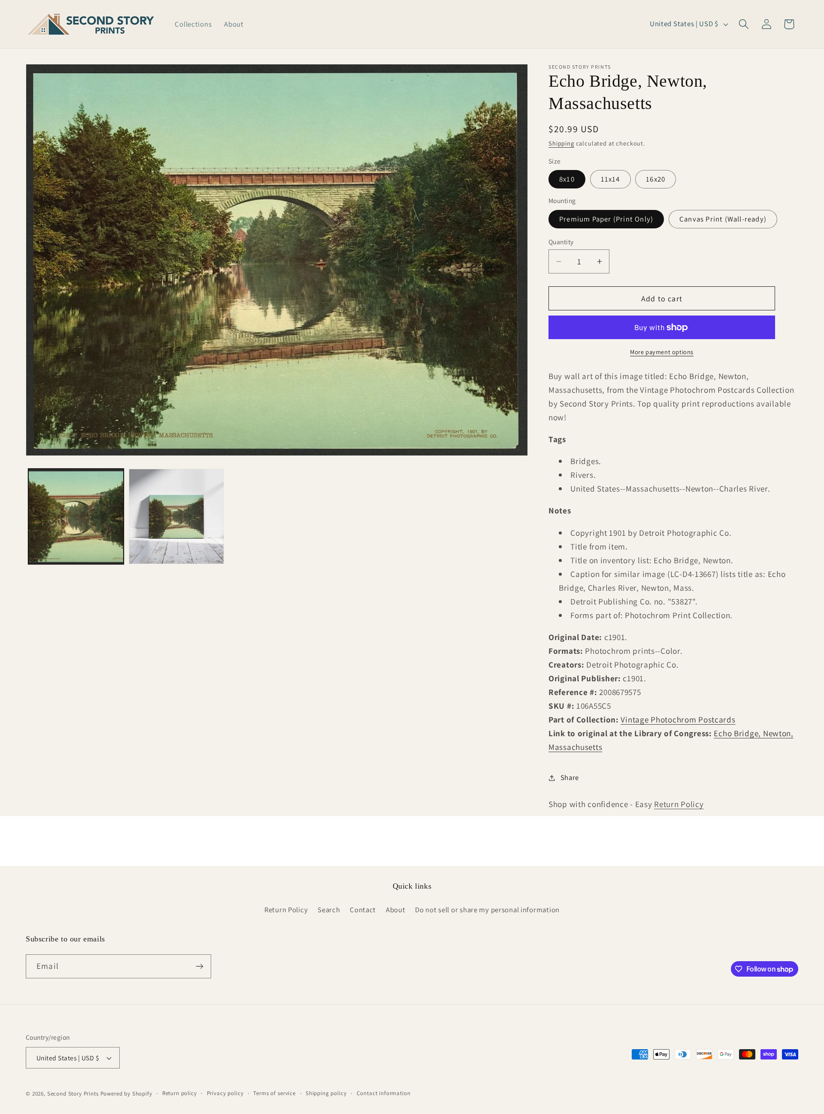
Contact (363, 909)
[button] (743, 24)
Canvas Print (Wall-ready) (722, 219)
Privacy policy (225, 1093)
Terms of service (274, 1093)
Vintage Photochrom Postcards (678, 719)
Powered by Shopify (126, 1093)
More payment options (662, 352)
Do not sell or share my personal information (487, 909)
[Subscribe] (199, 966)
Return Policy (678, 804)
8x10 (567, 179)
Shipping (561, 143)
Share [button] (569, 777)
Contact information (384, 1093)
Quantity (561, 241)
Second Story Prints (73, 1093)
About (396, 909)
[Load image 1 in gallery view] (76, 516)
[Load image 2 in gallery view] (176, 516)
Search (329, 909)
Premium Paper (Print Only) (606, 219)
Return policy (179, 1093)
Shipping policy (326, 1093)
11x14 (610, 179)
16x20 (655, 179)
